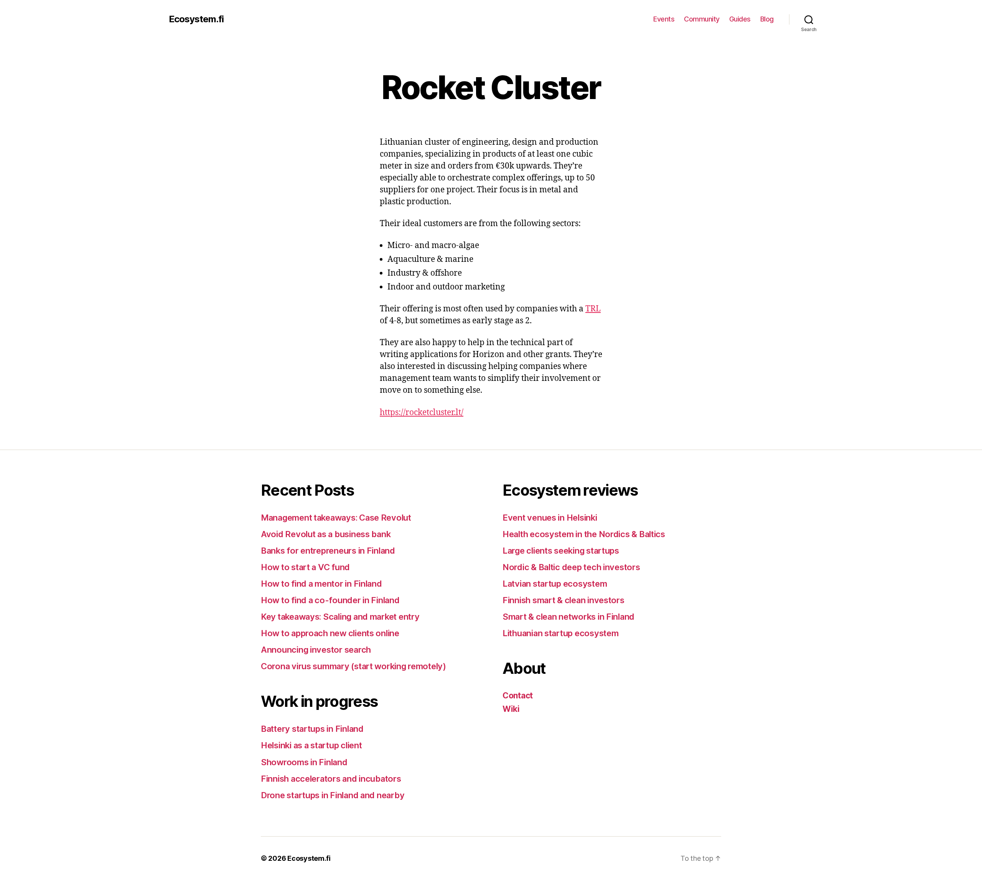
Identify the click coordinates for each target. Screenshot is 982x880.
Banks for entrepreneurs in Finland (328, 551)
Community (702, 19)
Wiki (511, 709)
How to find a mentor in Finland (321, 584)
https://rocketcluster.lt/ (421, 412)
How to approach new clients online (330, 633)
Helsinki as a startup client (311, 745)
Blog (767, 19)
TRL (593, 309)
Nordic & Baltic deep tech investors (571, 567)
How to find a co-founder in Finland (330, 600)
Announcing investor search (316, 650)
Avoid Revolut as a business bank (325, 534)
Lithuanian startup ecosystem (560, 633)
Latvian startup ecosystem (555, 584)
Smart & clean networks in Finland (568, 617)
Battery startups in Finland (312, 729)
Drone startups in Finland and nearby (332, 795)
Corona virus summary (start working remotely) (353, 666)
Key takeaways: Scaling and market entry (340, 617)
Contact (518, 695)
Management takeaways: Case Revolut (336, 518)
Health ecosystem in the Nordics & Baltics (584, 534)
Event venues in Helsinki (550, 518)
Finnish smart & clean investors (563, 600)
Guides (740, 19)
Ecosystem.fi (196, 19)
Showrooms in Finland (304, 762)
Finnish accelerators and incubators (331, 779)
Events (663, 19)
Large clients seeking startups (561, 551)
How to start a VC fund (305, 567)
